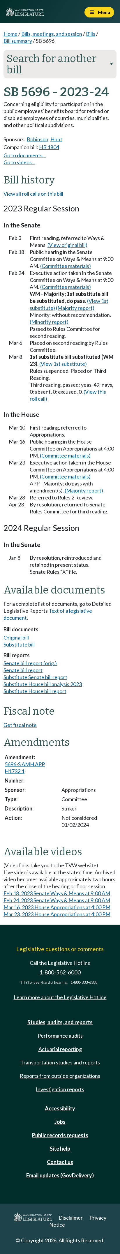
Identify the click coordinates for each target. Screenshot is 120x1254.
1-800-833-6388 (83, 982)
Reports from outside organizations (60, 1076)
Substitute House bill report (34, 691)
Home (10, 34)
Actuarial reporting (60, 1049)
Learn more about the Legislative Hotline (60, 997)
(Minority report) (49, 322)
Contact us (60, 1162)
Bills (90, 34)
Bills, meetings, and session (51, 34)
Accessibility (60, 1108)
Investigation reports (60, 1089)
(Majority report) (75, 308)
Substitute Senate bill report (35, 677)
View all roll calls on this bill (33, 193)
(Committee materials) (65, 266)
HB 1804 (49, 147)
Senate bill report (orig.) (30, 663)
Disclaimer (71, 1217)
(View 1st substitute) (63, 364)
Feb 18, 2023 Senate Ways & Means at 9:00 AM (56, 893)
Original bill (16, 637)
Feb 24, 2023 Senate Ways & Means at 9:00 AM (56, 900)
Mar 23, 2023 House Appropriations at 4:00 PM (56, 914)
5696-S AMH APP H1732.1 (25, 767)
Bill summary (17, 41)
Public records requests (60, 1135)
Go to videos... (19, 162)
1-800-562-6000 (60, 972)
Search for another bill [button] (60, 64)
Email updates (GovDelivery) (60, 1175)
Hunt (56, 139)
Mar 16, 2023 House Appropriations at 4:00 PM (56, 907)
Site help (60, 1148)
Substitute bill (19, 644)
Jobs (60, 1122)
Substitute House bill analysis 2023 (42, 684)
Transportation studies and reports (60, 1062)
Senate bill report (23, 670)
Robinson (37, 139)
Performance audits (60, 1035)
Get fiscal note (20, 725)
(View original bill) (67, 245)
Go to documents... (24, 155)
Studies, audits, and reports (60, 1022)
